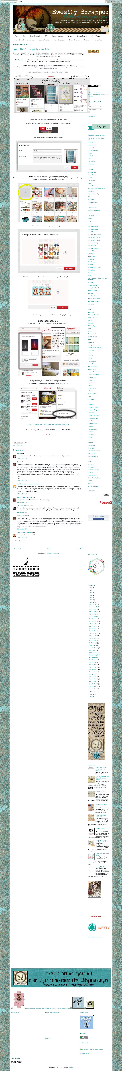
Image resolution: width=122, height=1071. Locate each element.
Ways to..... (91, 480)
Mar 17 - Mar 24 (93, 667)
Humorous (90, 282)
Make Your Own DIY (93, 315)
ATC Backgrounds (93, 150)
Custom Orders (92, 185)
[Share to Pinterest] (22, 442)
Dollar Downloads (35, 36)
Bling (89, 158)
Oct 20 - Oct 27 (93, 621)
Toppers (90, 459)
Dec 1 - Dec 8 (93, 609)
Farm (89, 213)
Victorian (90, 472)
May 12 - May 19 (94, 655)
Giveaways (91, 259)
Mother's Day (91, 326)
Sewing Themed (92, 423)
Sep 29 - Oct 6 (93, 628)
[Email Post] (26, 442)
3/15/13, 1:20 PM (22, 537)
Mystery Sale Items (93, 334)
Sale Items (91, 399)
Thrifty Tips (91, 448)
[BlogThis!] (17, 442)
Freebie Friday (92, 251)
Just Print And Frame (93, 301)
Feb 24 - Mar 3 (93, 674)
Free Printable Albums (94, 237)
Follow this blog (98, 519)
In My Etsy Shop (92, 285)
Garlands (90, 253)
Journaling (90, 293)
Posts (92, 106)
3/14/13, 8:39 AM (22, 512)
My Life (90, 331)
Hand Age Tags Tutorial (94, 267)
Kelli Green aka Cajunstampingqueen (28, 484)
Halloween (90, 264)
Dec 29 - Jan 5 (93, 604)
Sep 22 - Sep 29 (94, 631)
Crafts (89, 183)
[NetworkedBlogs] (98, 516)
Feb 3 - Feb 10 (93, 681)
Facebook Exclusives (94, 210)
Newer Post (17, 549)
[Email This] (15, 442)
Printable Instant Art (93, 374)
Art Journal (91, 147)
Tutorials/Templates (44, 40)
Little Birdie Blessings (23, 505)
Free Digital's (91, 232)
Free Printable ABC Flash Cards (101, 815)
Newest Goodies (92, 336)
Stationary (90, 431)
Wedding (90, 483)
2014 (91, 600)
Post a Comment (20, 541)
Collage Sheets (92, 175)
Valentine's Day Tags (93, 469)
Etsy (24, 36)
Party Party (91, 350)
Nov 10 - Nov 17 (94, 614)
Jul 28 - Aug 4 (93, 643)
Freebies (69, 36)
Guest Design (91, 262)
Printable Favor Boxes (94, 372)
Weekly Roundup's (93, 486)
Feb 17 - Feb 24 (93, 676)
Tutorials (90, 461)
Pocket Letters (92, 361)
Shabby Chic (91, 426)
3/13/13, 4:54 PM (22, 494)
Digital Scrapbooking (93, 194)
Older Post (80, 549)
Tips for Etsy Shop (93, 456)
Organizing (91, 342)
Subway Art (91, 434)
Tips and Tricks (92, 453)
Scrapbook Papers (93, 407)
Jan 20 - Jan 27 (93, 684)
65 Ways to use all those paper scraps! (101, 792)
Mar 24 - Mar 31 (93, 664)
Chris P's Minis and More (24, 532)
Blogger (71, 1067)
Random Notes (92, 388)
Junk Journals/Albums (94, 298)
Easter (89, 204)
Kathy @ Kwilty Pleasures (24, 497)
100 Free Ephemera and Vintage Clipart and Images (102, 778)
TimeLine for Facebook (94, 450)
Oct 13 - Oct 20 (93, 623)
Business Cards (92, 161)
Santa (89, 402)
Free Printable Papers (94, 240)
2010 (91, 696)
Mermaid (90, 320)
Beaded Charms (92, 156)
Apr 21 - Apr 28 (93, 657)
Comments (93, 109)
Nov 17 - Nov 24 (94, 611)
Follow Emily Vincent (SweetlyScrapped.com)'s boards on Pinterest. (98, 94)
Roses (89, 396)
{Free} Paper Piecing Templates (96, 135)
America (90, 145)
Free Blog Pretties (93, 229)
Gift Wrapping (91, 256)
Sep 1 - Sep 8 (93, 635)
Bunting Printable (100, 867)
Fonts (89, 221)
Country (90, 177)
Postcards (90, 364)
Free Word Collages (93, 248)
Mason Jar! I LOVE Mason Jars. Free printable (101, 769)
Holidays (90, 272)
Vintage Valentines (57, 36)
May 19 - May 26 (94, 652)
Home (16, 36)
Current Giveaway (74, 40)
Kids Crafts (91, 304)
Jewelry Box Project (93, 288)
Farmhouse (91, 215)
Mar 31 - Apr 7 (93, 662)
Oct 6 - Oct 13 (93, 626)
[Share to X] (19, 442)
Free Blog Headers (59, 40)
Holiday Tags (91, 270)
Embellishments (92, 207)
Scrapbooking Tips (93, 418)
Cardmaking (91, 164)
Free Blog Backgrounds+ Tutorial (24, 40)
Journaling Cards (92, 296)
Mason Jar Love (92, 317)
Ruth (18, 462)
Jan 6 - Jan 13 (93, 688)
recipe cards (91, 391)
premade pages (92, 369)
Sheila (19, 453)
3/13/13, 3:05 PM (22, 480)
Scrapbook (91, 404)
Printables (90, 380)
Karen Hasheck (21, 515)
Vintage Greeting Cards (94, 478)
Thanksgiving (91, 445)
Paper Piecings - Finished (95, 347)
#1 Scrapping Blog (95, 916)
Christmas (90, 169)
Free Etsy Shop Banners (94, 234)
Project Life (91, 383)
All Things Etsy (92, 142)
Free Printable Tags (93, 243)
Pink (89, 353)
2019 (91, 588)
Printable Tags (92, 377)
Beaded (90, 153)
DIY (46, 36)
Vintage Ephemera (93, 475)
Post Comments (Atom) (52, 553)
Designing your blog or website (96, 188)
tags (89, 440)
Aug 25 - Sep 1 (93, 638)
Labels (89, 309)
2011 (91, 694)
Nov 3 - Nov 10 (93, 616)
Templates (90, 442)
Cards (89, 166)
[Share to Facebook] (20, 442)
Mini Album (91, 323)
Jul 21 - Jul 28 (93, 645)
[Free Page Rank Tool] (84, 1038)
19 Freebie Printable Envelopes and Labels (102, 841)
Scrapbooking (91, 412)
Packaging (91, 345)
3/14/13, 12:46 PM (22, 529)
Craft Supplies (92, 180)
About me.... (87, 40)
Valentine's (91, 467)
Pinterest (21, 60)
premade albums (92, 366)
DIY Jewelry (91, 199)
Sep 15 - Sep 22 (94, 633)
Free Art (90, 223)
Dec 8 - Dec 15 (93, 607)
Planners (90, 358)
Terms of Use (98, 40)
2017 (91, 592)
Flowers (90, 218)
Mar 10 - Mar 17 (93, 669)
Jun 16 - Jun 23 (93, 648)
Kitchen (90, 307)
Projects (90, 385)
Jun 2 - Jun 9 (93, 650)
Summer (90, 437)
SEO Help (90, 421)
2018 (91, 590)
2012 (91, 691)
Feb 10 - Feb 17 (93, 679)
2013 (91, 602)
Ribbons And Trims (93, 393)
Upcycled (90, 464)
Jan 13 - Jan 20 (93, 686)
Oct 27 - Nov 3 (93, 619)
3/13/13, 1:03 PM (22, 458)
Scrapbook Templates (94, 410)
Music (89, 328)
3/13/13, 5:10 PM (22, 502)
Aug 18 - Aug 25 (93, 640)
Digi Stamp (91, 191)
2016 (91, 595)
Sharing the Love (92, 429)
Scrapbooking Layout (93, 415)
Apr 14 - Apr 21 (93, 660)
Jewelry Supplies (92, 290)
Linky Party (91, 312)
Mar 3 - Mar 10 (93, 672)
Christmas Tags (92, 172)
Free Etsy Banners (82, 36)
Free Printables (92, 245)
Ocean (89, 339)
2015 (91, 597)
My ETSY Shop (96, 36)
